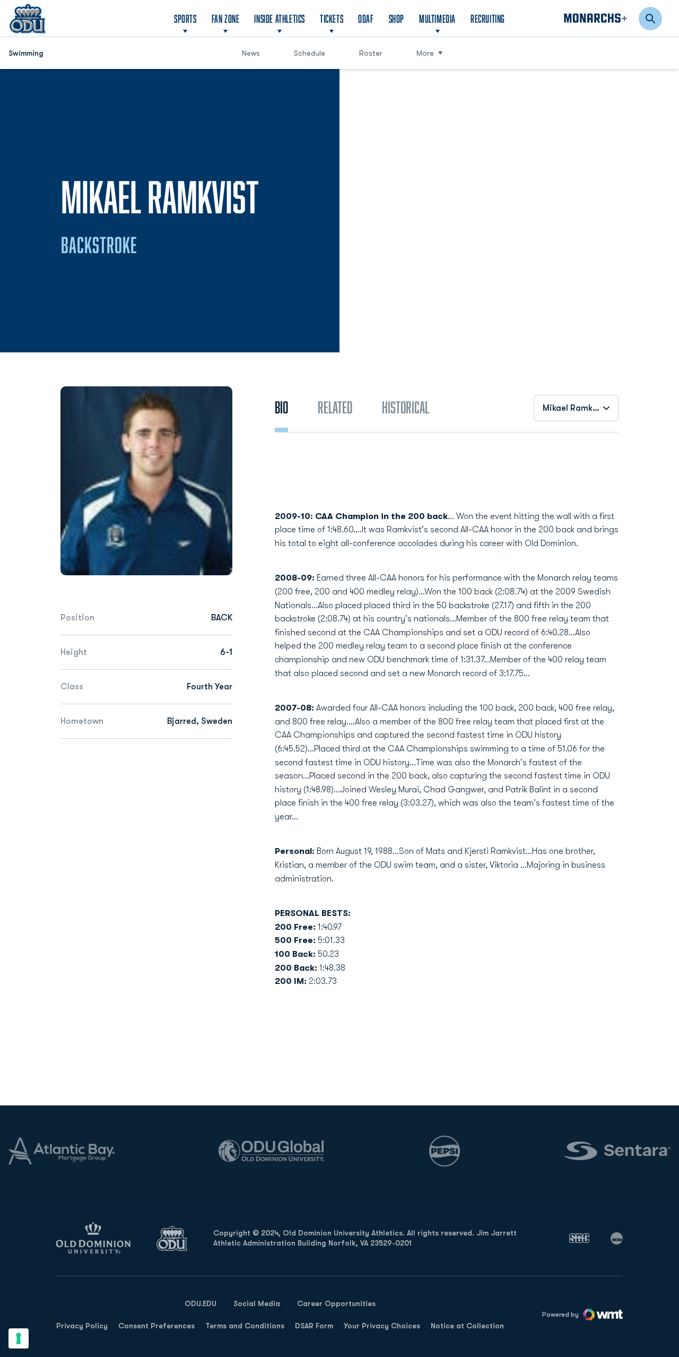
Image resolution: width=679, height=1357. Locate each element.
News (251, 53)
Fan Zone (226, 18)
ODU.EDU (200, 1303)
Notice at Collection (467, 1325)
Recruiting (488, 18)
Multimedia (437, 18)
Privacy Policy (82, 1325)
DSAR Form (314, 1325)
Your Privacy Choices (382, 1325)
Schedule (309, 53)
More (425, 53)
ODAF (365, 18)
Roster (370, 53)
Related (335, 407)
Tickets (331, 18)
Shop (396, 18)
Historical (405, 407)
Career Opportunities (336, 1303)
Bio (281, 407)
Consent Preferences (156, 1325)
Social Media (256, 1303)
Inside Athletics (279, 18)
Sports (185, 18)
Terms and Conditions (244, 1325)
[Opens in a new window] (579, 1238)
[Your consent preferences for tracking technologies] (18, 1338)
